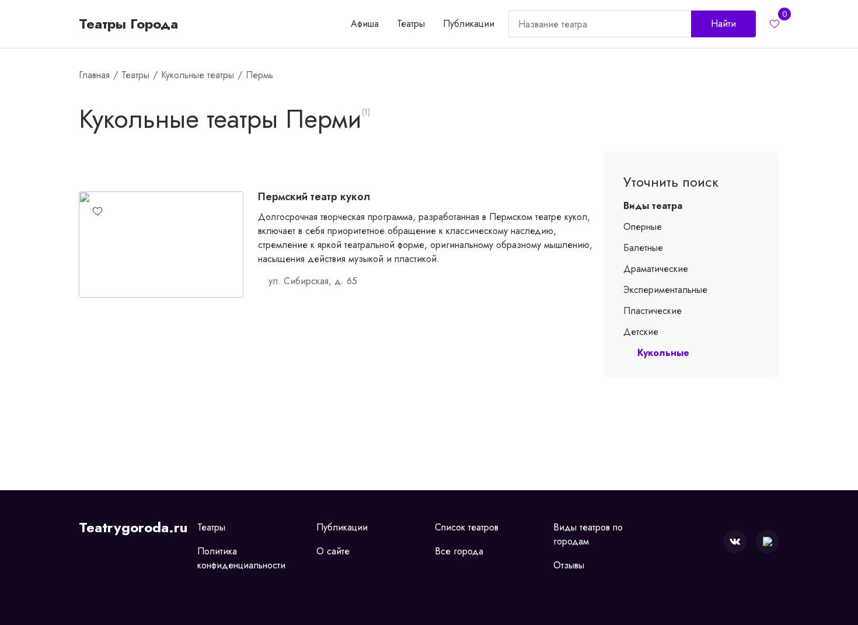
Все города (459, 551)
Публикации (468, 23)
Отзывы (568, 565)
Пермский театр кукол (314, 196)
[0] (774, 24)
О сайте (333, 551)
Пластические (652, 310)
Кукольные (663, 352)
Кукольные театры (197, 75)
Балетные (643, 247)
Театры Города (128, 24)
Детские (640, 331)
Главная (94, 75)
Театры (411, 23)
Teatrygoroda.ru (133, 528)
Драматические (655, 268)
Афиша (365, 23)
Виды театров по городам (588, 534)
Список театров (466, 527)
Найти (723, 23)
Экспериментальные (665, 289)
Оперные (642, 226)
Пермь (259, 75)
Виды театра (652, 205)
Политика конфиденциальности (241, 558)
